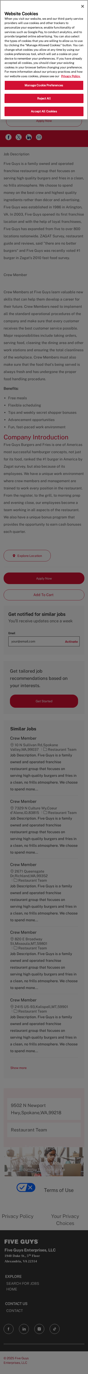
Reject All (44, 98)
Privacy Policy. (70, 76)
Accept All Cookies (44, 111)
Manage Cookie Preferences (44, 85)
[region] (44, 60)
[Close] (83, 6)
